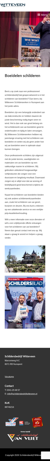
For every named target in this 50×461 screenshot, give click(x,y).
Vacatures (9, 377)
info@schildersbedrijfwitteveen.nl (22, 394)
